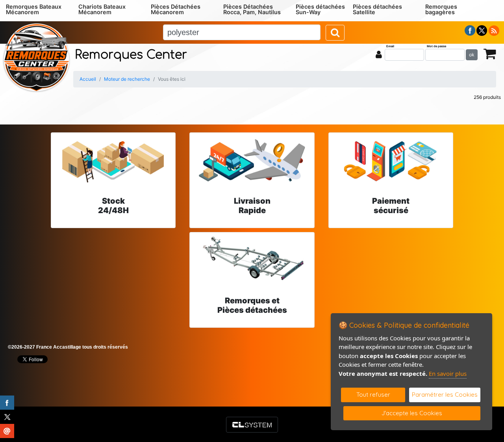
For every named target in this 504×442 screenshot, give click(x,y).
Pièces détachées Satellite (377, 9)
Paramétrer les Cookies (445, 394)
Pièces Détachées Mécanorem (175, 9)
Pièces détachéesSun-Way (320, 9)
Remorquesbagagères (441, 9)
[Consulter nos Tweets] (481, 30)
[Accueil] (36, 57)
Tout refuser (373, 394)
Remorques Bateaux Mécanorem (33, 9)
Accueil (88, 79)
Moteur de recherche (127, 79)
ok (471, 55)
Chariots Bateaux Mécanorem (102, 9)
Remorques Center (131, 54)
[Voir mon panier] (490, 53)
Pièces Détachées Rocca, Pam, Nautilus (252, 9)
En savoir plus (448, 373)
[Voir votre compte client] (379, 54)
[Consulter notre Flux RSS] (493, 30)
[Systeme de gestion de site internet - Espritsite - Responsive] (252, 425)
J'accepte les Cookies (412, 413)
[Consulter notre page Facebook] (470, 30)
